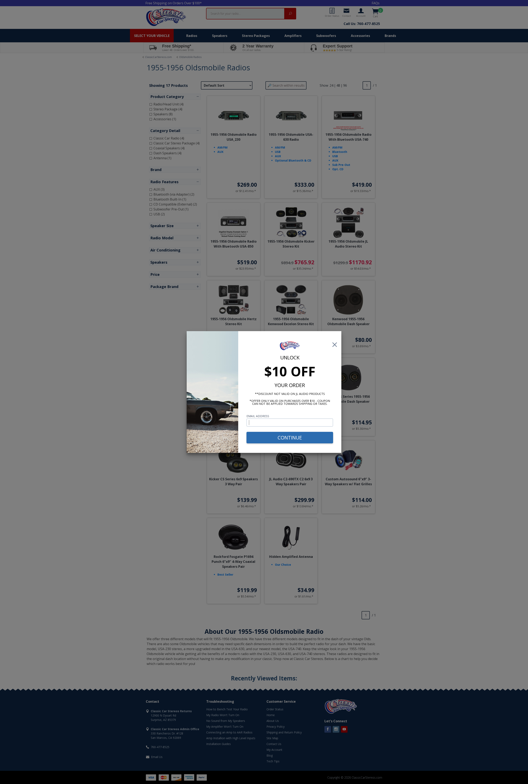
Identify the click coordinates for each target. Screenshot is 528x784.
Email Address (257, 416)
